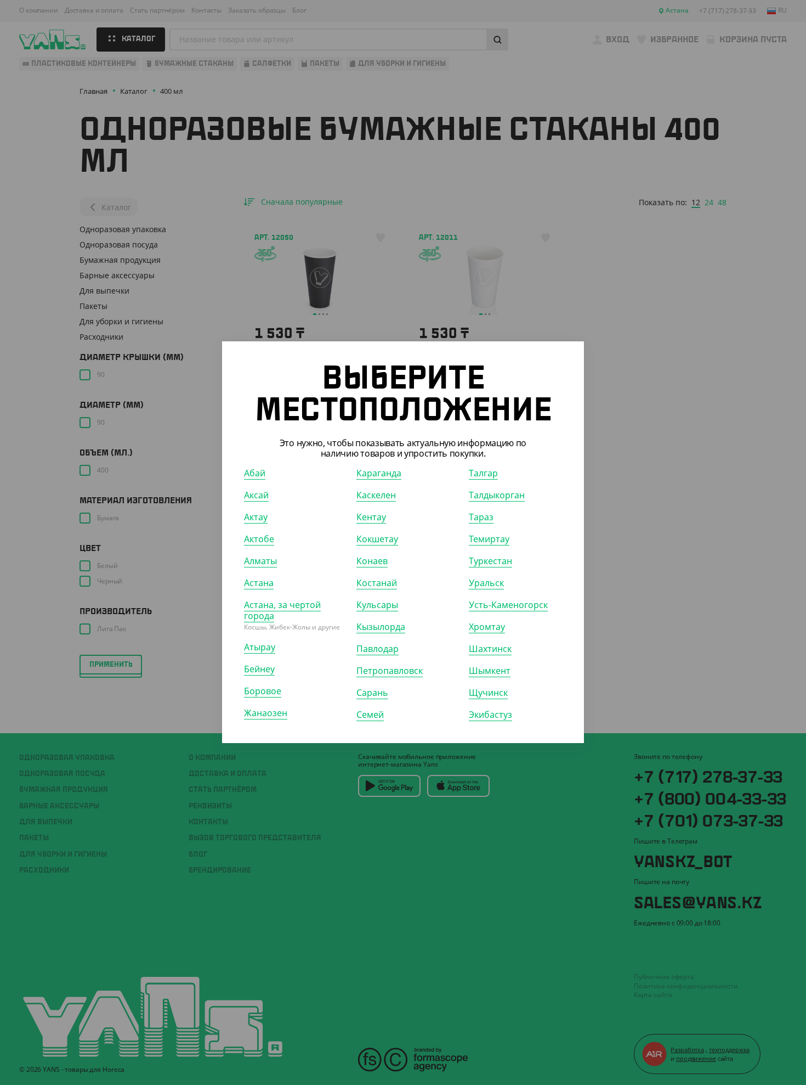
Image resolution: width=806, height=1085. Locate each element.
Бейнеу (259, 670)
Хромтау (487, 627)
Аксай (256, 496)
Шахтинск (490, 649)
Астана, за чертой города (282, 610)
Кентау (371, 517)
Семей (370, 715)
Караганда (378, 474)
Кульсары (377, 605)
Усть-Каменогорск (508, 605)
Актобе (259, 539)
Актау (256, 517)
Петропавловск (389, 671)
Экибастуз (490, 715)
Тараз (481, 517)
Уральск (486, 583)
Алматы (260, 561)
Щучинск (488, 693)
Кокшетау (377, 539)
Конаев (372, 561)
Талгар (483, 474)
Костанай (376, 583)
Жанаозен (265, 713)
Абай (254, 474)
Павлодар (377, 649)
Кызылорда (380, 627)
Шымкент (489, 671)
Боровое (262, 691)
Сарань (372, 693)
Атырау (259, 648)
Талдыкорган (497, 496)
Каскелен (376, 496)
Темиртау (489, 539)
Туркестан (490, 561)
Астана (259, 583)
